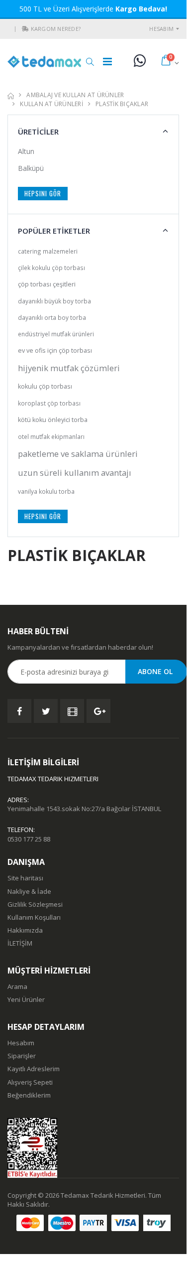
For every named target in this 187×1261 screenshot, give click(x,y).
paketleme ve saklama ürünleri (78, 453)
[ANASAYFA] (10, 95)
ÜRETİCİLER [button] (38, 132)
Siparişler (21, 1055)
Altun (26, 151)
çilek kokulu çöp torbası (51, 268)
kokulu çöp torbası (45, 386)
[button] (25, 29)
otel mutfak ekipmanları (51, 436)
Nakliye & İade (29, 891)
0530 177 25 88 (28, 839)
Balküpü (31, 168)
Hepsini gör (42, 193)
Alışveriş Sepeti (30, 1082)
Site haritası (25, 877)
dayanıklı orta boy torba (52, 317)
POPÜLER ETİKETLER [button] (54, 231)
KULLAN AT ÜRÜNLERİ (51, 104)
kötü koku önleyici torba (53, 420)
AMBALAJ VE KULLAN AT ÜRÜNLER (75, 95)
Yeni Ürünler (26, 999)
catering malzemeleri (48, 251)
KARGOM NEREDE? (56, 28)
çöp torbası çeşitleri (47, 284)
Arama (17, 986)
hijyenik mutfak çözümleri (69, 368)
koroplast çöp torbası (49, 403)
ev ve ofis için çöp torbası (55, 350)
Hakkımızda (25, 930)
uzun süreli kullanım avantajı (74, 472)
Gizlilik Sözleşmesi (35, 904)
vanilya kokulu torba (46, 491)
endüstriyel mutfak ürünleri (56, 334)
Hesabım (161, 28)
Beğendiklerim (29, 1095)
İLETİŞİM (19, 943)
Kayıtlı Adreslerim (33, 1068)
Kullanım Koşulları (34, 917)
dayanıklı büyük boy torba (54, 301)
